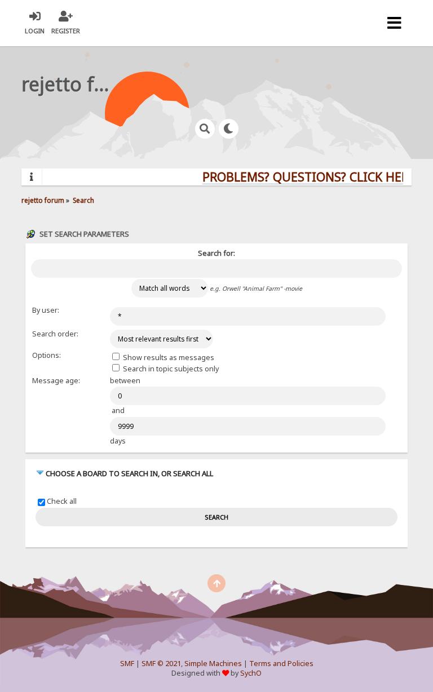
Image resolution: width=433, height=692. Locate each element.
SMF (127, 663)
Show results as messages (167, 357)
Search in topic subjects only (170, 369)
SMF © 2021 (161, 663)
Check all (62, 501)
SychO (251, 673)
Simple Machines (213, 663)
